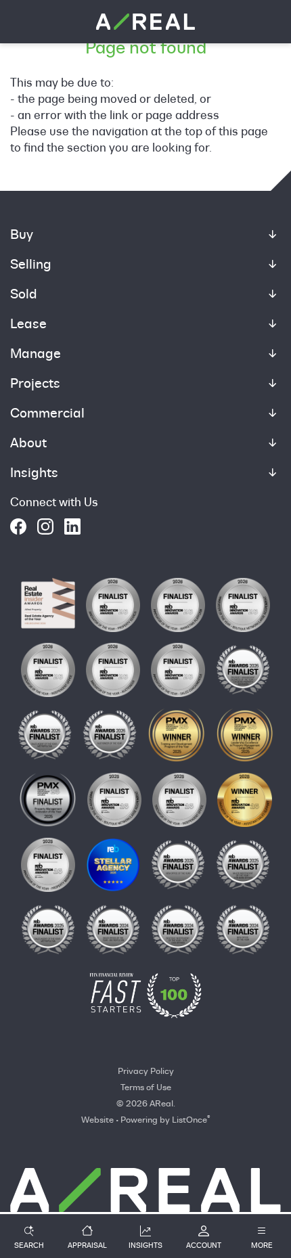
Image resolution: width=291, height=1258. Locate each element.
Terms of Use (145, 1086)
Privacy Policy (146, 1070)
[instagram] (45, 526)
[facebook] (18, 526)
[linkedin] (72, 526)
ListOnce (189, 1119)
